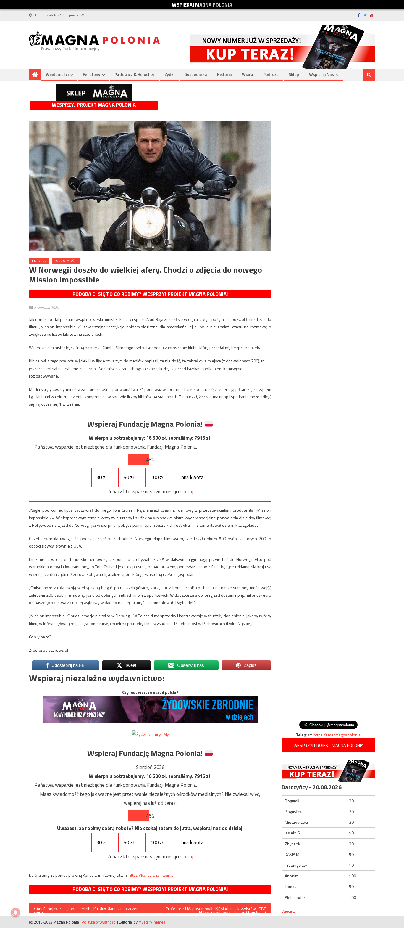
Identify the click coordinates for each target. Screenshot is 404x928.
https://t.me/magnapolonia (337, 735)
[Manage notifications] (15, 912)
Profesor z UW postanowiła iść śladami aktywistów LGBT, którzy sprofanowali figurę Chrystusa (216, 909)
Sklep (294, 74)
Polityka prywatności (99, 922)
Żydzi (169, 74)
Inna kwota (192, 477)
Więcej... (289, 911)
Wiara (247, 74)
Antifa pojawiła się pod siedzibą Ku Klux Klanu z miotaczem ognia (87, 909)
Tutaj (187, 491)
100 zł (157, 477)
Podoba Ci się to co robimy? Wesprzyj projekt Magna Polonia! (150, 294)
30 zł (101, 477)
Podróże (271, 74)
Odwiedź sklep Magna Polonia (94, 92)
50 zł (129, 477)
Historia (224, 74)
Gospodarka (195, 74)
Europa (39, 261)
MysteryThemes (151, 922)
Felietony (91, 74)
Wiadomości (57, 74)
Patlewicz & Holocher (134, 74)
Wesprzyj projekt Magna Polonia (94, 105)
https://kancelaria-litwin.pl (151, 875)
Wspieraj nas (321, 74)
